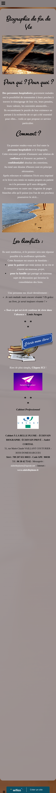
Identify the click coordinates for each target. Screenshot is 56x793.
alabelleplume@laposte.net (23, 465)
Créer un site (36, 789)
